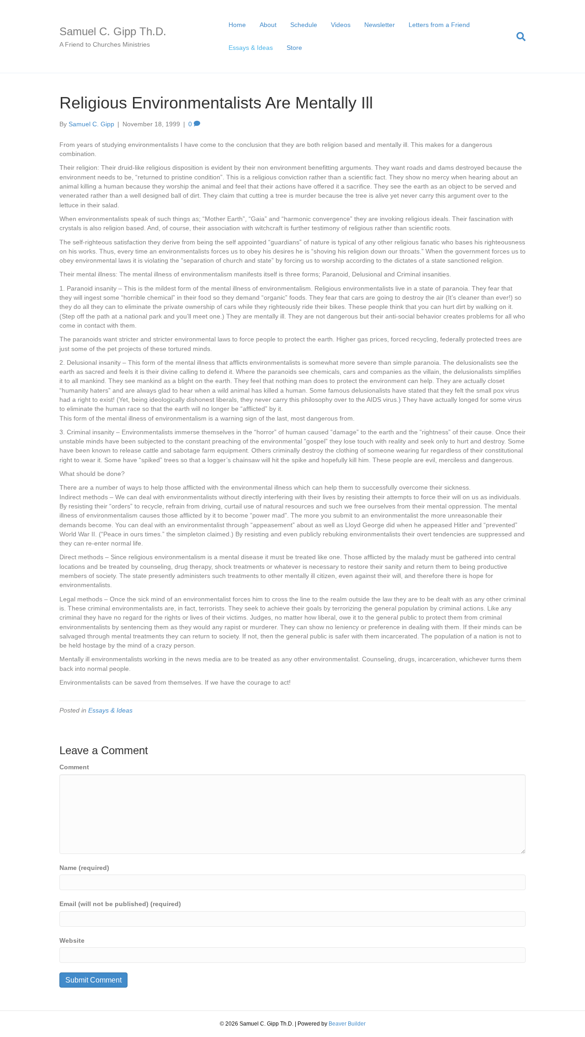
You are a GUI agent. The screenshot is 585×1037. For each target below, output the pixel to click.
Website (72, 940)
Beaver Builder (347, 1024)
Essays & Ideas (251, 47)
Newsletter (379, 24)
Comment (74, 767)
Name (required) (84, 867)
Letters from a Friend (439, 24)
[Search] (518, 36)
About (268, 24)
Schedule (303, 24)
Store (294, 47)
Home (237, 24)
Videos (341, 24)
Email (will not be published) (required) (120, 903)
